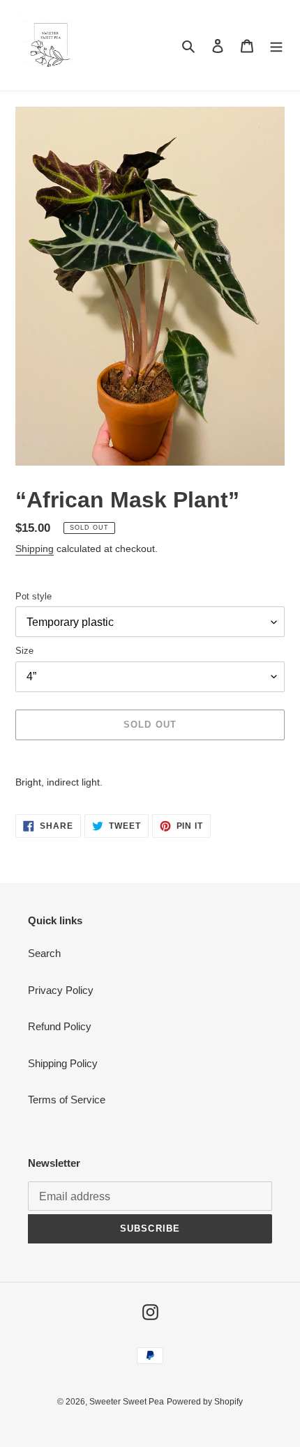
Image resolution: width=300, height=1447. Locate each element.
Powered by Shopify (205, 1402)
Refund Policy (59, 1026)
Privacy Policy (60, 990)
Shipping (34, 548)
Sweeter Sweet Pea (126, 1402)
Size (24, 650)
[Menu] (276, 46)
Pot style (33, 596)
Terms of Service (66, 1099)
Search (44, 953)
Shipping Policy (63, 1063)
